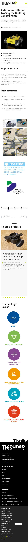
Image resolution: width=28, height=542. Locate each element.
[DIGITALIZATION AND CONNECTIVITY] (14, 354)
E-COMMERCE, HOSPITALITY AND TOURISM (14, 420)
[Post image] (14, 240)
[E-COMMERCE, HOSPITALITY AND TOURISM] (14, 411)
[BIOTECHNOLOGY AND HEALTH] (14, 394)
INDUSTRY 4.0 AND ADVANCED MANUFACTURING (14, 383)
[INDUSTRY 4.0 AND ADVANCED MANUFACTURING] (14, 374)
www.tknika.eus (5, 462)
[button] (4, 208)
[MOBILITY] (13, 317)
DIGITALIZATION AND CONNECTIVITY (14, 363)
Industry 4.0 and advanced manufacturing (12, 262)
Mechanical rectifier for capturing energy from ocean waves (13, 256)
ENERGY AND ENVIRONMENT (14, 344)
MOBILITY (13, 326)
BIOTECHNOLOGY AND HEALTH (14, 402)
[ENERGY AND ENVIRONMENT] (14, 336)
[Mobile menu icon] (25, 3)
